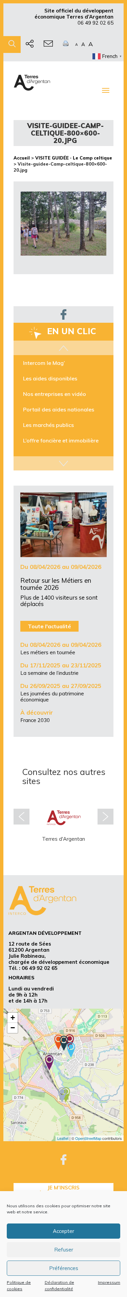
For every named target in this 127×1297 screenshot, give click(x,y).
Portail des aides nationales (58, 409)
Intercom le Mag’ (44, 362)
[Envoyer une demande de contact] (48, 44)
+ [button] (12, 1017)
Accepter (63, 1231)
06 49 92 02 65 (95, 23)
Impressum (109, 1282)
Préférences (63, 1268)
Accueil (22, 158)
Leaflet (62, 1138)
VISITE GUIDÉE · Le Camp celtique (73, 158)
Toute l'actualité (49, 626)
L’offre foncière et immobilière (61, 440)
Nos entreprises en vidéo (54, 394)
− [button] (12, 1028)
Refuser (63, 1249)
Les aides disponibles (50, 378)
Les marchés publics (48, 425)
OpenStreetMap (88, 1138)
